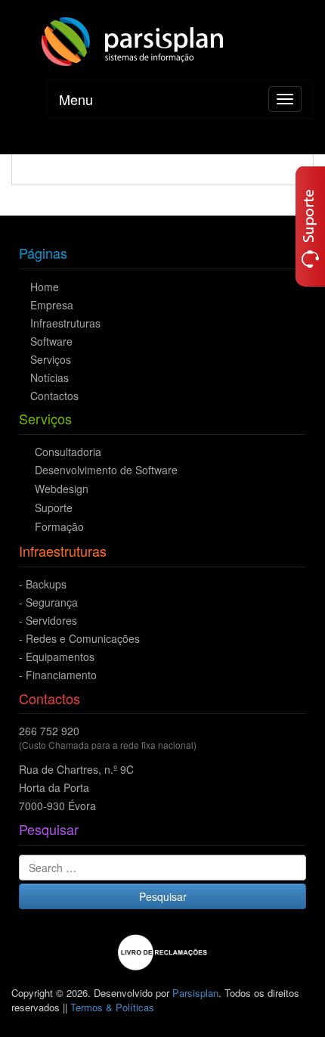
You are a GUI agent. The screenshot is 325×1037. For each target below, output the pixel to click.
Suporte (54, 507)
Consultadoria (68, 451)
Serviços (50, 359)
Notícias (49, 377)
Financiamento (61, 674)
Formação (59, 526)
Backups (46, 583)
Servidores (51, 620)
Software (51, 341)
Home (44, 286)
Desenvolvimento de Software (106, 469)
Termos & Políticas (112, 1007)
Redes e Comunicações (83, 638)
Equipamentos (60, 656)
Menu (76, 99)
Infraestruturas (65, 323)
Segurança (52, 602)
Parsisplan (195, 993)
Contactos (54, 395)
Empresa (51, 304)
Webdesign (61, 488)
